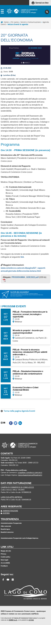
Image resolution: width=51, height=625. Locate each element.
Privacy (3, 554)
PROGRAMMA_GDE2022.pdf (25, 277)
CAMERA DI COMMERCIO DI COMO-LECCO (17, 487)
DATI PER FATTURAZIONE (16, 483)
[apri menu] (2, 11)
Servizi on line (42, 3)
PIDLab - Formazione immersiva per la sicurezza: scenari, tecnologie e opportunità (30, 314)
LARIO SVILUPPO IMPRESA (11, 497)
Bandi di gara (5, 529)
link (22, 257)
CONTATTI (7, 453)
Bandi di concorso (7, 532)
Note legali (4, 560)
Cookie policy (5, 557)
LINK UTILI (7, 546)
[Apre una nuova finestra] (11, 423)
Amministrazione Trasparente (11, 523)
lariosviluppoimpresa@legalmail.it (30, 475)
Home (6, 22)
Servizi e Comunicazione (31, 22)
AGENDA (6, 513)
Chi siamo (15, 22)
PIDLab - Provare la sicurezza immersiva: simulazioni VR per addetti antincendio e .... (30, 352)
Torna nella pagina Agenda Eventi (19, 411)
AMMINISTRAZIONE (10, 511)
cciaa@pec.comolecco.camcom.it (30, 472)
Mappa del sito (6, 551)
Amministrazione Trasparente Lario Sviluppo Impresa (19, 538)
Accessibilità (5, 563)
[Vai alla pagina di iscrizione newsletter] (25, 294)
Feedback (4, 566)
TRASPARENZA (10, 519)
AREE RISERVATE (11, 506)
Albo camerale (6, 526)
